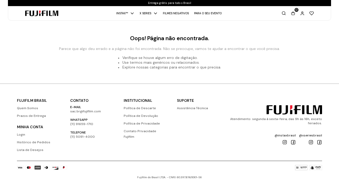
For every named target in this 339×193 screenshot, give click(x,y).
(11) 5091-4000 (82, 137)
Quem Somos (27, 108)
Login (21, 134)
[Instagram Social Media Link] (284, 142)
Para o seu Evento (208, 13)
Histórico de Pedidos (33, 142)
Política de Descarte (140, 108)
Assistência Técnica (192, 108)
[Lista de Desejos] (311, 13)
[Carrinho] (293, 13)
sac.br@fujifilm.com (85, 111)
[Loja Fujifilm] (294, 109)
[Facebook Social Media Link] (293, 142)
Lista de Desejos (30, 150)
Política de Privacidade (142, 123)
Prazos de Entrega (31, 116)
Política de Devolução (141, 116)
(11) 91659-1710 (81, 124)
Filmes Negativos (176, 13)
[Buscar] (284, 13)
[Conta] (302, 13)
